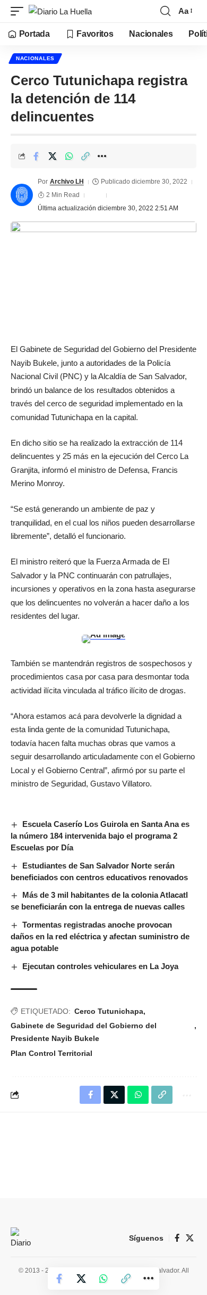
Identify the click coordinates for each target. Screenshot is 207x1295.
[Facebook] (177, 1238)
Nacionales (35, 58)
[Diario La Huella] (60, 11)
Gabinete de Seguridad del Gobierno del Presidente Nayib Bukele (84, 1032)
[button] (20, 11)
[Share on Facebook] (36, 156)
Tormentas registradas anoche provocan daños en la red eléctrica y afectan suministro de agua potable (100, 936)
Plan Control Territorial (51, 1053)
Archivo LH (67, 181)
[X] (189, 1238)
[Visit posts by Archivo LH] (22, 195)
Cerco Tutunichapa (108, 1011)
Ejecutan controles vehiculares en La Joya (100, 966)
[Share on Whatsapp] (69, 156)
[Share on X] (52, 156)
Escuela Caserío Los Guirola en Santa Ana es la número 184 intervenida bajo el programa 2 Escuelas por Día (100, 835)
